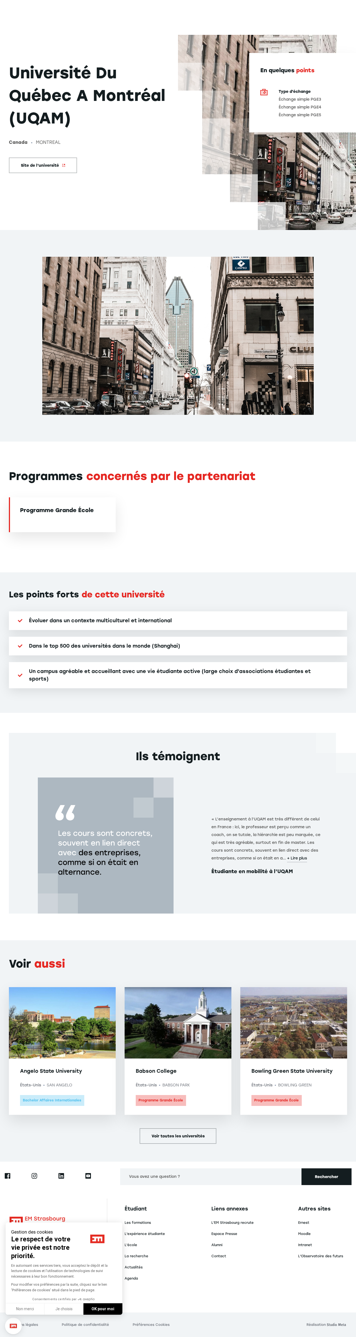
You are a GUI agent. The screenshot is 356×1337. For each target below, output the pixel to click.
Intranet (305, 1245)
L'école (131, 1245)
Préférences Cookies (151, 1325)
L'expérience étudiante (145, 1234)
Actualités (134, 1267)
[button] (13, 1326)
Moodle (304, 1234)
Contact (218, 1256)
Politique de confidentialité (85, 1325)
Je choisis (64, 1309)
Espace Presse (224, 1234)
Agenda (131, 1278)
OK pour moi (103, 1309)
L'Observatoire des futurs (320, 1256)
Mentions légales (23, 1325)
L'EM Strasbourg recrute (232, 1223)
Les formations (138, 1223)
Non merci (25, 1309)
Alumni (216, 1245)
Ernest (303, 1223)
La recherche (136, 1256)
